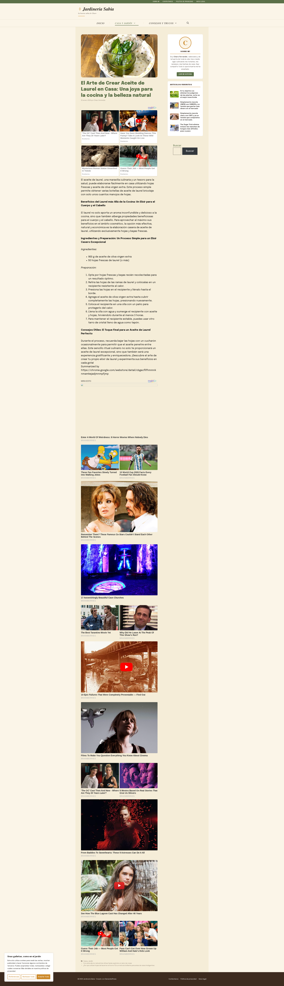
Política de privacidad (184, 1)
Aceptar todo (43, 977)
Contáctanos (168, 1)
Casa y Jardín (123, 23)
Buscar (177, 145)
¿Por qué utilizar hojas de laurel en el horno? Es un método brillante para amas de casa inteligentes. (119, 965)
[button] (188, 23)
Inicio (100, 23)
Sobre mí (156, 1)
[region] (28, 967)
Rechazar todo (29, 977)
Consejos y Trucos (161, 23)
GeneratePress (110, 979)
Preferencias (14, 977)
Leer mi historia (185, 74)
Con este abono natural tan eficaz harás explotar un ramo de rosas (107, 963)
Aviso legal (200, 1)
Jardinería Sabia (98, 8)
